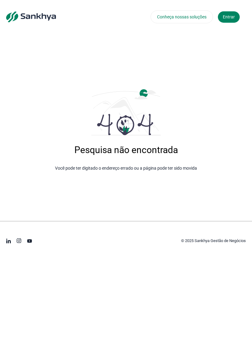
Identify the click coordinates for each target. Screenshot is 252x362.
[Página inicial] (31, 16)
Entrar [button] (229, 16)
